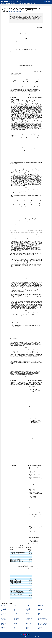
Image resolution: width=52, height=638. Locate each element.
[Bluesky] (27, 634)
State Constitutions (17, 619)
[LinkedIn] (21, 634)
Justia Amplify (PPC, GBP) (42, 624)
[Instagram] (25, 634)
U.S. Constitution (3, 619)
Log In (46, 1)
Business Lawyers (4, 608)
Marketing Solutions (34, 3)
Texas (14, 627)
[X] (28, 634)
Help (24, 636)
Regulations (3, 622)
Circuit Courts (3, 624)
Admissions (40, 608)
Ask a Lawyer (8, 3)
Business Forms (28, 622)
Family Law (15, 613)
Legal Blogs (28, 620)
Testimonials (40, 627)
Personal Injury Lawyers (5, 614)
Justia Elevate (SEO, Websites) (42, 623)
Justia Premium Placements (42, 622)
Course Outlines (40, 610)
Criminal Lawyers (3, 609)
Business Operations (29, 608)
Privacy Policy (33, 636)
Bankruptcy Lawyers (4, 606)
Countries (27, 627)
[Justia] (5, 1)
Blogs (39, 613)
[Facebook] (24, 634)
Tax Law (27, 614)
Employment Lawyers (4, 610)
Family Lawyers (3, 613)
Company (21, 636)
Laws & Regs (24, 3)
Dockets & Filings (3, 627)
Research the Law (13, 3)
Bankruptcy (15, 606)
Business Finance (12, 11)
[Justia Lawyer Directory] (30, 634)
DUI (14, 610)
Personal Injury (16, 614)
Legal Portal (17, 636)
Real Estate (27, 613)
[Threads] (26, 634)
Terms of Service (27, 636)
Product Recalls (28, 623)
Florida (15, 624)
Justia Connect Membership (42, 619)
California (15, 623)
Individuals (15, 605)
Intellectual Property (29, 610)
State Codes (15, 620)
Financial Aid (40, 609)
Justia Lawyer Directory (41, 620)
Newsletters (28, 3)
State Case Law (16, 622)
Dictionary (40, 606)
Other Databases (29, 618)
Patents (27, 624)
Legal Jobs (27, 619)
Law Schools (19, 3)
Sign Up (49, 1)
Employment (28, 609)
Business (27, 605)
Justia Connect (13, 636)
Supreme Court (3, 623)
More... (2, 628)
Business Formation (29, 606)
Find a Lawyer (3, 3)
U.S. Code (2, 620)
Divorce (15, 609)
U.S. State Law (16, 618)
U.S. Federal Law (4, 618)
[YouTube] (23, 634)
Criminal (15, 608)
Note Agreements (18, 11)
